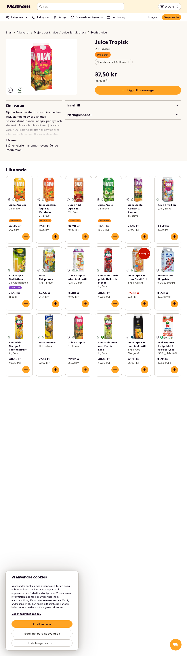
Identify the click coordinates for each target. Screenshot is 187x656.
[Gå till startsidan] (18, 6)
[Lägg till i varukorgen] (26, 236)
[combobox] (82, 6)
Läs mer (11, 140)
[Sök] (41, 6)
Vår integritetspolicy (26, 614)
